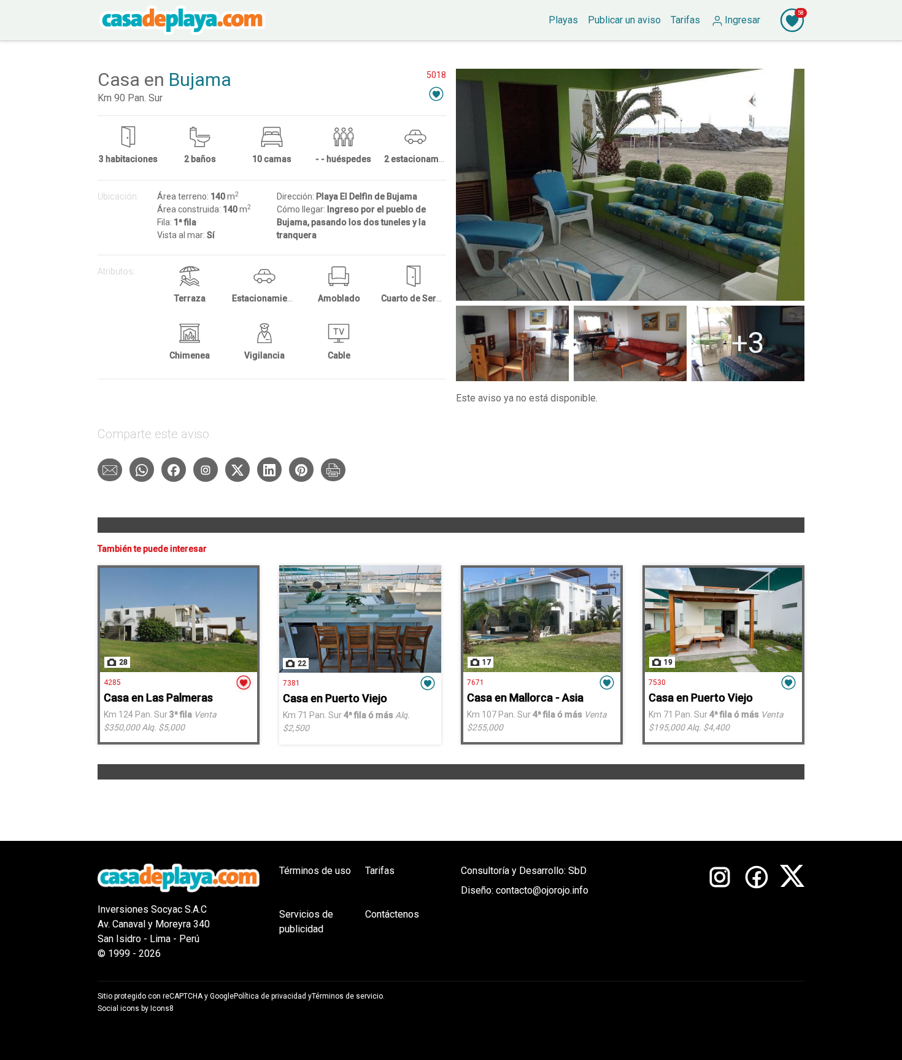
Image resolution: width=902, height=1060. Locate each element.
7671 (475, 682)
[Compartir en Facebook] (173, 469)
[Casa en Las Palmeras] (178, 620)
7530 (657, 682)
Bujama (200, 79)
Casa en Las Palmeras (158, 697)
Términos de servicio (347, 996)
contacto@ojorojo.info (542, 890)
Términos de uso (315, 870)
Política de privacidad (270, 996)
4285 (112, 682)
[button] (436, 93)
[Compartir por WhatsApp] (141, 469)
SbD (577, 870)
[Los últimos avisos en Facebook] (756, 912)
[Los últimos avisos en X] (792, 912)
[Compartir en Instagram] (205, 469)
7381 (291, 683)
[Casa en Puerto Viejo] (360, 619)
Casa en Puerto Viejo (335, 698)
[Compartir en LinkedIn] (269, 469)
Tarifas (380, 870)
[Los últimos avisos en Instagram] (719, 912)
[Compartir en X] (237, 469)
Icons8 (162, 1008)
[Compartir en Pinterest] (301, 469)
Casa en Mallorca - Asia (525, 697)
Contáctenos (392, 914)
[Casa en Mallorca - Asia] (541, 620)
